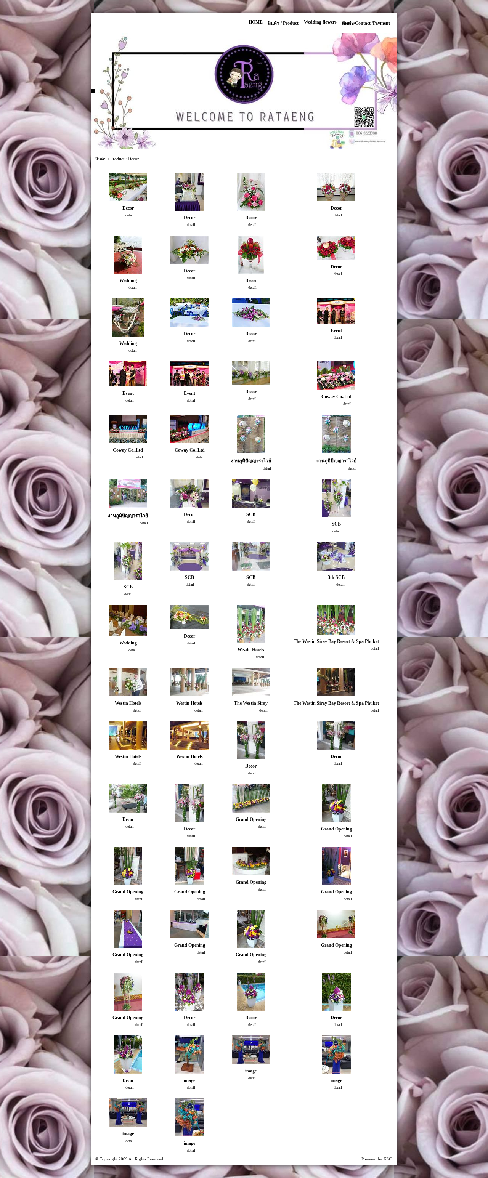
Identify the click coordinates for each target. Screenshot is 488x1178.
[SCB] (251, 506)
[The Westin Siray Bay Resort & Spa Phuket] (336, 633)
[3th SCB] (336, 569)
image (189, 1080)
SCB (250, 514)
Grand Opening (251, 819)
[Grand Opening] (251, 811)
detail (129, 215)
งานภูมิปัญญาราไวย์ (251, 460)
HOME (256, 22)
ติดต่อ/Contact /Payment (366, 23)
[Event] (336, 322)
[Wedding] (128, 272)
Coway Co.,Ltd (336, 396)
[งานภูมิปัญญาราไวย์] (251, 451)
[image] (189, 1072)
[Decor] (128, 199)
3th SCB (336, 577)
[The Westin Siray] (251, 694)
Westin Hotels (251, 649)
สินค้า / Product (283, 23)
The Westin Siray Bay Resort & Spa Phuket (336, 641)
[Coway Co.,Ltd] (336, 388)
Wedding (128, 280)
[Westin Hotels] (251, 641)
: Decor (132, 159)
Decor (128, 208)
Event (336, 330)
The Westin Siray (251, 703)
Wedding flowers (320, 22)
